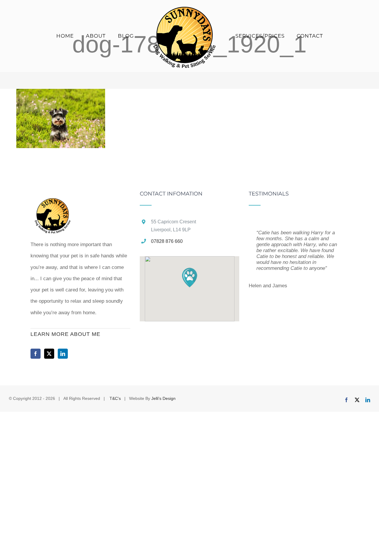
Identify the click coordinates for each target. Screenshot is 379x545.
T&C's (114, 398)
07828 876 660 (167, 241)
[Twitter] (49, 354)
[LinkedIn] (63, 354)
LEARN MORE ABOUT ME (65, 334)
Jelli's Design (163, 398)
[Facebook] (35, 354)
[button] (189, 277)
